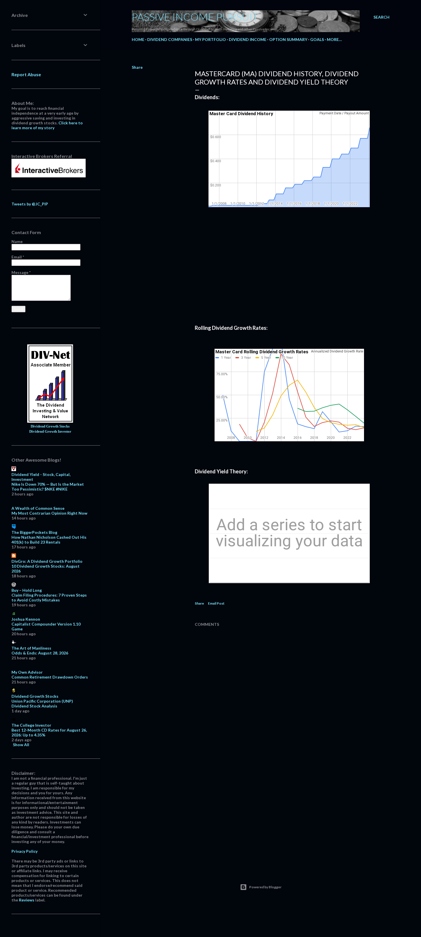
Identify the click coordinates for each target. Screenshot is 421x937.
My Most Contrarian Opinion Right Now (49, 513)
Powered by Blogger (265, 887)
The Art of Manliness (31, 648)
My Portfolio (210, 39)
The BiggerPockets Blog (34, 532)
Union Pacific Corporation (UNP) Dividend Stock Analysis (42, 703)
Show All (21, 744)
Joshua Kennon (25, 619)
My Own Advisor (27, 672)
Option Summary (288, 39)
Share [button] (137, 67)
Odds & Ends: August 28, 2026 (39, 652)
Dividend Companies (169, 39)
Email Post (216, 603)
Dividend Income (247, 39)
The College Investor (31, 725)
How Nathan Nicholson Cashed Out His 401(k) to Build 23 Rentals (48, 539)
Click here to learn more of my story (47, 125)
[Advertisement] (289, 274)
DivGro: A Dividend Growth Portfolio (46, 561)
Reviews (26, 899)
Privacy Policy (24, 851)
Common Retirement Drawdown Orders (49, 677)
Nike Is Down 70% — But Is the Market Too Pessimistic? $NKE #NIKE (47, 486)
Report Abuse (26, 74)
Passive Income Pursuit (195, 16)
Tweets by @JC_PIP (29, 203)
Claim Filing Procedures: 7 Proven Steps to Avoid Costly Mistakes (49, 597)
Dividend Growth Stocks (50, 426)
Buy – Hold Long (26, 590)
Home (138, 39)
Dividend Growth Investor (50, 432)
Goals (317, 39)
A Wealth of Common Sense (37, 508)
